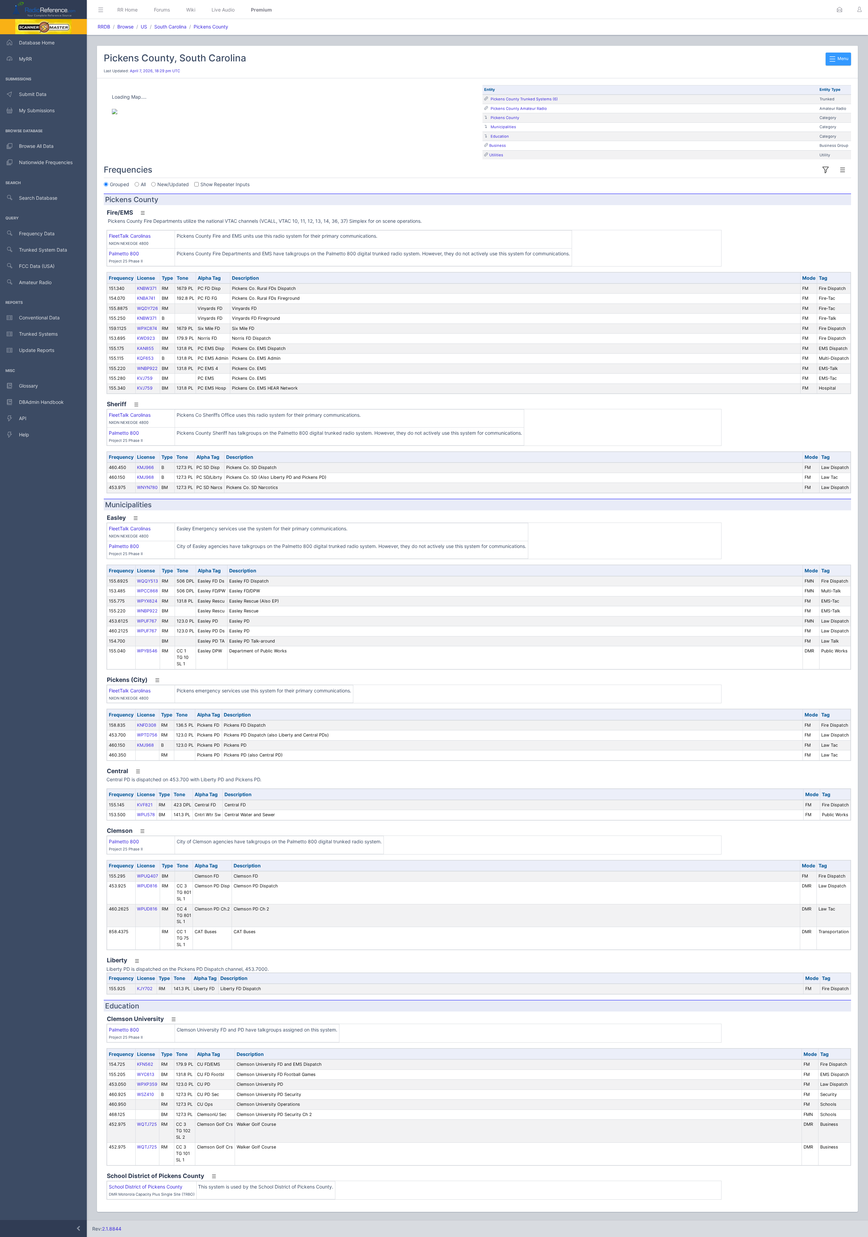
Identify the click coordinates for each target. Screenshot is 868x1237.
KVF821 (145, 804)
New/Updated (173, 184)
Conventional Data (39, 317)
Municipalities (503, 126)
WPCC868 (147, 590)
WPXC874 (147, 328)
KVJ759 (145, 378)
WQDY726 (147, 308)
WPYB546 (147, 650)
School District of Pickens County (145, 1187)
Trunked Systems (38, 334)
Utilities (496, 155)
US (144, 27)
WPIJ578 (146, 814)
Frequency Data (37, 233)
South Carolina (170, 27)
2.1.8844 (111, 1229)
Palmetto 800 (124, 253)
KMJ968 (145, 477)
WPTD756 (147, 735)
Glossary (28, 386)
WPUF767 (147, 621)
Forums (162, 10)
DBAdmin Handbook (41, 402)
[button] (839, 9)
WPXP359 (147, 1084)
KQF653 (145, 358)
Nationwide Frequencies (46, 162)
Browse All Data (36, 146)
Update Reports (36, 350)
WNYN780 (147, 487)
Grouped (119, 184)
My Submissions (37, 110)
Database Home (37, 42)
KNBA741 (146, 298)
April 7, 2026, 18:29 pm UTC (155, 70)
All (143, 184)
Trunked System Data (43, 250)
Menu (842, 58)
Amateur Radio (35, 282)
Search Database (38, 198)
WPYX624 (147, 601)
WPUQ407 (147, 876)
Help (24, 434)
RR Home (127, 10)
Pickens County (211, 27)
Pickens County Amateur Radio (519, 108)
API (22, 418)
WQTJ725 (147, 1124)
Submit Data (32, 94)
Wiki (190, 10)
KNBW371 (147, 288)
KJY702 (145, 988)
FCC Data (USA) (37, 266)
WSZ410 (145, 1094)
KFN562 (145, 1064)
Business (497, 145)
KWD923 (146, 338)
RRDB (104, 27)
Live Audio (223, 10)
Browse (125, 27)
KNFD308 (146, 725)
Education (500, 136)
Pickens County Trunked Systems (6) (524, 99)
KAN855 (145, 348)
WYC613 (145, 1074)
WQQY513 (147, 581)
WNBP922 (147, 368)
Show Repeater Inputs (225, 184)
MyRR (25, 59)
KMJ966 (145, 467)
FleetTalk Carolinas (130, 236)
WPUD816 (147, 885)
